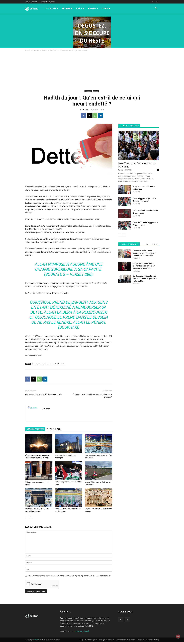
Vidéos (79, 8)
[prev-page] (26, 516)
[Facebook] (153, 2)
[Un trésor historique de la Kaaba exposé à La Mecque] (38, 497)
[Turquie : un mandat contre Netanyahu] (124, 189)
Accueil (27, 50)
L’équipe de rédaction (106, 640)
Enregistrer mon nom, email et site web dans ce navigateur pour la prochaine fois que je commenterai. (69, 576)
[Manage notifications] (178, 636)
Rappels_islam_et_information (42, 364)
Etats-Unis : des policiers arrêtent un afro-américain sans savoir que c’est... (144, 265)
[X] (157, 2)
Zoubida (85, 110)
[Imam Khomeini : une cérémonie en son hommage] (68, 497)
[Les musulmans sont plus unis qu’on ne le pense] (98, 443)
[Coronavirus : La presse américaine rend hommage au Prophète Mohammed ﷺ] (124, 253)
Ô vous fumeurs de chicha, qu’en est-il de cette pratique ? (92, 395)
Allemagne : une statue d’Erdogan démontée (43, 394)
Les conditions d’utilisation (126, 640)
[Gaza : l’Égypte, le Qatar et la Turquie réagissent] (124, 201)
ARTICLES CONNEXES (35, 429)
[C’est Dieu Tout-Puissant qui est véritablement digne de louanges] (38, 443)
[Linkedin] (100, 115)
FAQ (81, 640)
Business (92, 8)
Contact (106, 8)
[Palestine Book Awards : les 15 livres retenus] (124, 213)
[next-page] (30, 516)
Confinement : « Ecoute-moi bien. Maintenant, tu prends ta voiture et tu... (145, 278)
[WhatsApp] (94, 115)
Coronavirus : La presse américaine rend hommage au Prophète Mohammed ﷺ (145, 253)
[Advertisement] (92, 70)
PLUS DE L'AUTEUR (54, 429)
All (147, 244)
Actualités (50, 8)
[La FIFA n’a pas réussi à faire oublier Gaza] (68, 470)
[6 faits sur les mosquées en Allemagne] (68, 443)
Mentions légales (91, 640)
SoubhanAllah (59, 364)
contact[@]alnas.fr (81, 631)
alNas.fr (36, 640)
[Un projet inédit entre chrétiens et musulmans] (98, 470)
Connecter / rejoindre (48, 2)
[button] (156, 9)
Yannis (120, 170)
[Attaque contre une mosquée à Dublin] (38, 470)
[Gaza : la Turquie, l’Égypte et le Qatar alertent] (124, 225)
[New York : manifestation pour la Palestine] (138, 145)
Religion (66, 8)
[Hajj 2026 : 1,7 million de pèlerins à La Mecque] (98, 497)
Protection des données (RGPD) (148, 640)
